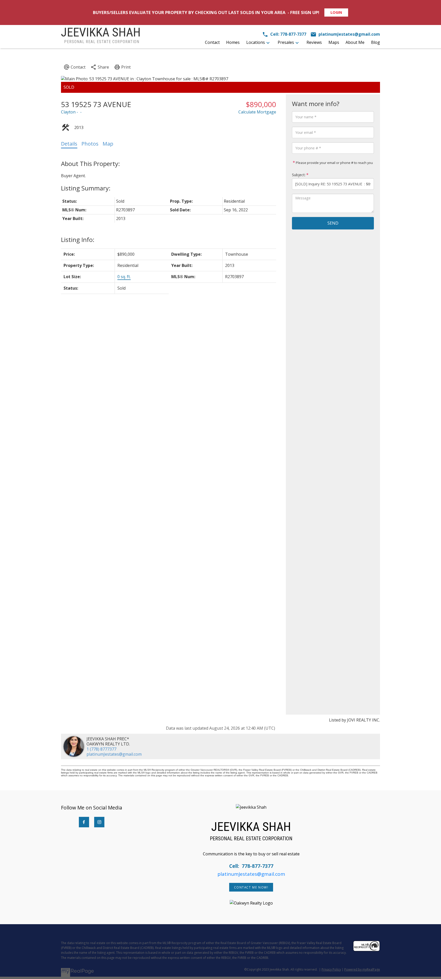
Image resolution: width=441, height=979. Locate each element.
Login (336, 12)
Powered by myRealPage (362, 969)
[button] (84, 822)
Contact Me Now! (251, 887)
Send (332, 223)
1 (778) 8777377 (101, 749)
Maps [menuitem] (333, 42)
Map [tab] (108, 143)
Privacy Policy (331, 969)
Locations (255, 42)
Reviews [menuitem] (314, 42)
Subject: (298, 174)
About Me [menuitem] (355, 42)
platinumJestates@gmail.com (114, 754)
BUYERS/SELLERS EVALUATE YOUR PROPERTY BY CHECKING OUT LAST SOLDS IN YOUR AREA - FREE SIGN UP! (206, 12)
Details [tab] (69, 143)
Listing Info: (77, 239)
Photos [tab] (90, 143)
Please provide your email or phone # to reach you (334, 162)
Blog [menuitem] (375, 42)
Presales (286, 42)
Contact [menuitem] (212, 42)
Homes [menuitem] (233, 42)
